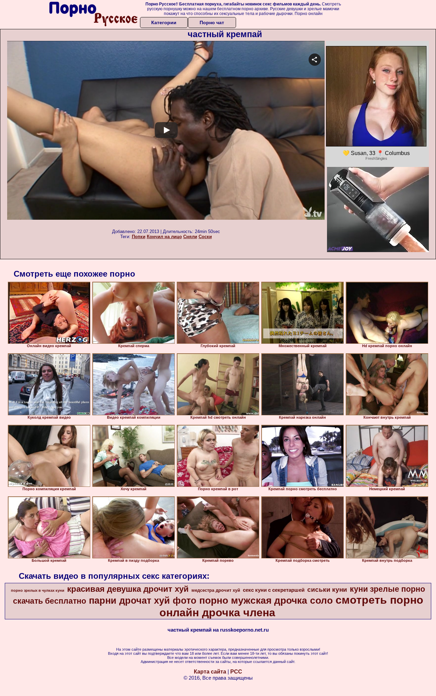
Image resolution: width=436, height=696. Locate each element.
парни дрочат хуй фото (143, 601)
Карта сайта (210, 672)
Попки (138, 236)
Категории (163, 22)
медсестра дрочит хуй (215, 590)
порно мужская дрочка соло (266, 600)
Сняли (190, 236)
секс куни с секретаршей (274, 590)
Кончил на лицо (164, 236)
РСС (236, 672)
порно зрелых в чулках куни (37, 590)
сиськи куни (327, 589)
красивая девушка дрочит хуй (128, 588)
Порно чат (212, 22)
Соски (205, 236)
